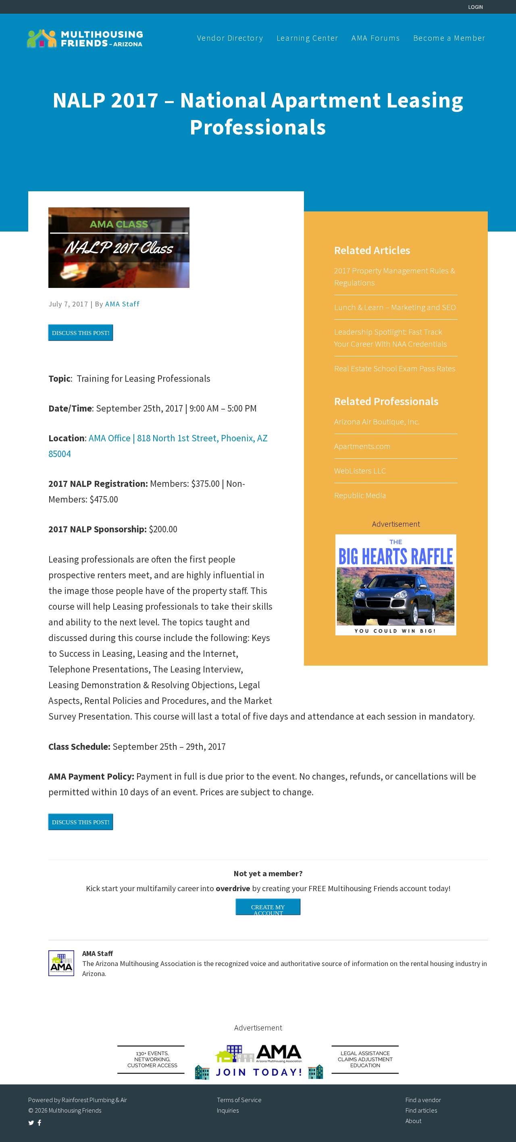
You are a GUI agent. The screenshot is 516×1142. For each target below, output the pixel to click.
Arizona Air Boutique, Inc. (377, 421)
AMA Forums (376, 38)
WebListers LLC (360, 470)
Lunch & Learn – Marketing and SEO (395, 307)
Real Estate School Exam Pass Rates (395, 368)
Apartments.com (362, 446)
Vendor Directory (230, 38)
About (413, 1121)
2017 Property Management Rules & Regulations (394, 276)
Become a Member (449, 38)
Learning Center (308, 38)
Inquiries (228, 1110)
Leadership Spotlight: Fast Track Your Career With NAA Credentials (390, 337)
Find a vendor (423, 1100)
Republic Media (360, 495)
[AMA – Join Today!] (258, 1059)
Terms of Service (239, 1100)
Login (475, 6)
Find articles (421, 1110)
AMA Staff (122, 303)
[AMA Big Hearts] (395, 584)
